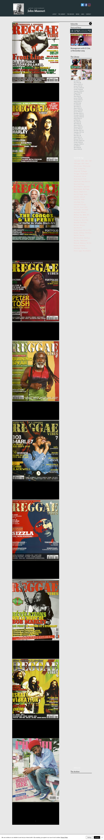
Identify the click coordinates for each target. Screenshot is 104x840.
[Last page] (49, 820)
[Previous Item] (73, 40)
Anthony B (82, 197)
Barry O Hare (85, 220)
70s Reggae (84, 171)
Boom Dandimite (87, 250)
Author (86, 207)
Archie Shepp (77, 202)
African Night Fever (78, 186)
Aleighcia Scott (82, 191)
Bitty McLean (88, 233)
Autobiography (77, 209)
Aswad (82, 207)
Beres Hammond (78, 227)
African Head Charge (79, 184)
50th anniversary (78, 166)
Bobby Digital (77, 248)
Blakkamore (83, 243)
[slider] (90, 30)
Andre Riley (76, 197)
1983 (86, 161)
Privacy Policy (64, 837)
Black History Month (78, 238)
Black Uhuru (77, 240)
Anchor (86, 194)
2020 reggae (77, 163)
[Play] (72, 31)
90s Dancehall (77, 176)
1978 (82, 161)
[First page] (22, 820)
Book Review (84, 248)
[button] (61, 14)
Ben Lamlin (76, 225)
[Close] (102, 837)
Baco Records (83, 217)
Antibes (83, 199)
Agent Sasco (87, 186)
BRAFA (84, 215)
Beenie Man (77, 222)
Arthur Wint (76, 207)
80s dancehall (83, 173)
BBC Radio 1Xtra (78, 215)
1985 (90, 161)
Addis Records (77, 181)
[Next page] (45, 820)
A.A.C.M (84, 176)
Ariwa (82, 202)
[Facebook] (85, 4)
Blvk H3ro (89, 243)
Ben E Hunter (84, 222)
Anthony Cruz (77, 199)
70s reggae (76, 173)
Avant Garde (85, 209)
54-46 (75, 168)
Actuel (84, 179)
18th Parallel (77, 161)
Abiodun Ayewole (78, 179)
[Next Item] (89, 40)
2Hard (87, 163)
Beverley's (76, 233)
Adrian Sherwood (86, 181)
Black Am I (76, 235)
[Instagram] (89, 4)
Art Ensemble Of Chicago (80, 204)
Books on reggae (78, 250)
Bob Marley (82, 245)
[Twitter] (82, 4)
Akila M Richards (78, 189)
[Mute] (88, 30)
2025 (82, 163)
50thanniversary (86, 166)
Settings (89, 837)
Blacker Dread (84, 240)
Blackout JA (76, 243)
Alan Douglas (86, 189)
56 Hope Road (81, 168)
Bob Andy (76, 245)
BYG (88, 215)
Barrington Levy (77, 220)
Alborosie (76, 191)
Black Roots (87, 238)
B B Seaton (83, 212)
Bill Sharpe (81, 233)
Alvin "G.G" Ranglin (78, 194)
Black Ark (82, 235)
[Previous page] (25, 820)
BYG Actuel (76, 217)
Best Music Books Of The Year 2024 (82, 230)
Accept (97, 837)
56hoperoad (77, 171)
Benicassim (82, 225)
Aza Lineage (77, 212)
